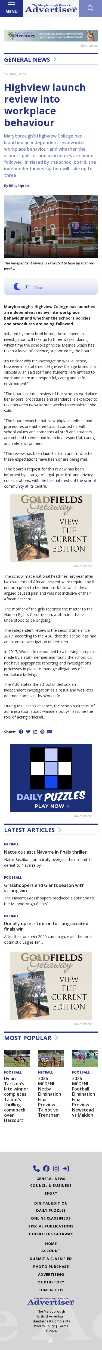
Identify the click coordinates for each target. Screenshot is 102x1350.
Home (51, 1243)
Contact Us (51, 1290)
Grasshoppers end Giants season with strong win (44, 887)
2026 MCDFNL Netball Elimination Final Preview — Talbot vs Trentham (49, 1096)
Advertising (51, 1274)
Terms (63, 1326)
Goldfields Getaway (51, 1233)
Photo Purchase (51, 1266)
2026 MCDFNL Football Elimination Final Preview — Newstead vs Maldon (83, 1096)
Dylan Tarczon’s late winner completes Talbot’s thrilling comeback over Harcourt (16, 1099)
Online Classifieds (51, 1218)
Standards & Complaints (51, 1321)
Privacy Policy (44, 1326)
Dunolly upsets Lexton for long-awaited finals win (46, 926)
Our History (51, 1282)
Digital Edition (51, 1203)
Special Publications (51, 1226)
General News (27, 59)
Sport (51, 1193)
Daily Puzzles (51, 1210)
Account (51, 1250)
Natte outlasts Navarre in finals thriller (45, 852)
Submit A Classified (51, 1258)
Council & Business (51, 1185)
